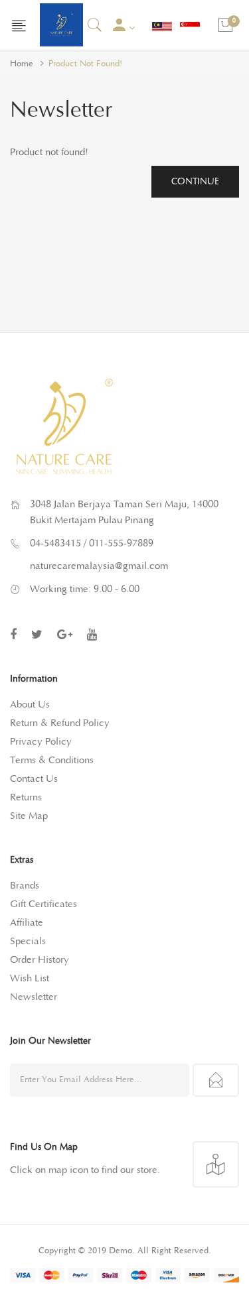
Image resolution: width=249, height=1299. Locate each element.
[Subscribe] (216, 1080)
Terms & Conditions (52, 760)
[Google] (64, 635)
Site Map (29, 816)
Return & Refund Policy (60, 723)
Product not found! (85, 64)
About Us (30, 704)
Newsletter (33, 997)
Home (21, 64)
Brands (24, 885)
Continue (195, 181)
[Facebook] (13, 635)
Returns (26, 797)
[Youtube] (92, 635)
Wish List (29, 978)
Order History (39, 959)
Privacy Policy (41, 741)
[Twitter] (36, 635)
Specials (28, 941)
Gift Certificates (43, 904)
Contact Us (34, 778)
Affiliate (26, 922)
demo (120, 1251)
